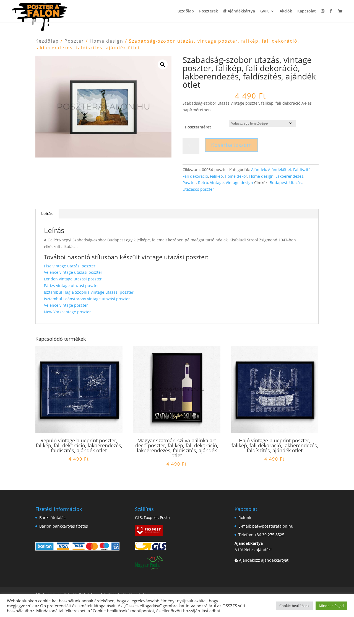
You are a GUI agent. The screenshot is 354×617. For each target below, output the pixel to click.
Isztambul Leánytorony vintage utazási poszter (87, 298)
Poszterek (208, 11)
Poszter (74, 41)
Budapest (278, 182)
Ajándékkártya (241, 11)
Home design (106, 41)
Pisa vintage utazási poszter (69, 266)
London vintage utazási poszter (73, 279)
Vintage (217, 182)
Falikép (216, 176)
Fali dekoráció (195, 176)
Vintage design (239, 182)
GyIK (264, 11)
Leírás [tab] (47, 213)
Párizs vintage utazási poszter (71, 285)
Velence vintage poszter (66, 305)
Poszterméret (198, 127)
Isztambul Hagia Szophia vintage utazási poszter (89, 292)
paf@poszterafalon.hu (272, 526)
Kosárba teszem (231, 145)
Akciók (286, 11)
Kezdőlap (185, 11)
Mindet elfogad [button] (331, 605)
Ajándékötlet (279, 169)
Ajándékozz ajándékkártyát (263, 560)
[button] (163, 64)
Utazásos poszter (198, 189)
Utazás (295, 182)
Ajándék (258, 169)
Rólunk (244, 517)
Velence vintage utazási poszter (73, 272)
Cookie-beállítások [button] (294, 605)
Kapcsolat (306, 11)
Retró (203, 182)
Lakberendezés (289, 176)
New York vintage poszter (67, 311)
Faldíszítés (303, 169)
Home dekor (236, 176)
